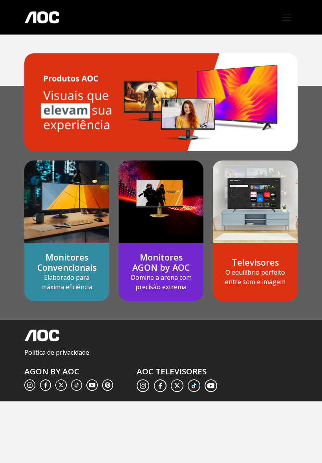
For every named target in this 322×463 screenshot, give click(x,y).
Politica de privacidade (56, 352)
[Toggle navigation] (287, 17)
